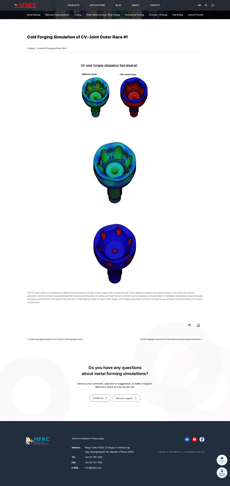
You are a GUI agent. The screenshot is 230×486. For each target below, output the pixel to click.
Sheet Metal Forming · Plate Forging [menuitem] (103, 15)
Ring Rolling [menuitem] (177, 15)
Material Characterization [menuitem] (57, 15)
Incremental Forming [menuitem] (134, 15)
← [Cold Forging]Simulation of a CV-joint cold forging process (55, 339)
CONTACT (155, 5)
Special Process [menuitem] (195, 15)
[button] (206, 6)
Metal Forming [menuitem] (33, 15)
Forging (30, 48)
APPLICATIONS (97, 5)
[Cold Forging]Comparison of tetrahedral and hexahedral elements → (171, 339)
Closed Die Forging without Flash (52, 48)
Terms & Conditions (81, 438)
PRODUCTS (73, 5)
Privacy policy (97, 438)
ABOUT (135, 5)
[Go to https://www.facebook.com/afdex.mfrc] (202, 439)
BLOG (118, 5)
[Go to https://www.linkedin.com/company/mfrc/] (187, 440)
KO (199, 5)
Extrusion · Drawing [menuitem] (158, 15)
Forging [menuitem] (77, 15)
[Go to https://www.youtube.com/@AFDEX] (194, 440)
